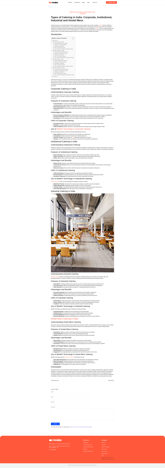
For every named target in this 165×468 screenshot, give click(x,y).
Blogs (83, 2)
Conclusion (55, 76)
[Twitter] (103, 458)
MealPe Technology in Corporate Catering (74, 129)
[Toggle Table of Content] (72, 38)
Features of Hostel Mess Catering (61, 70)
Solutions (70, 2)
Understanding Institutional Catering (61, 51)
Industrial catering (55, 276)
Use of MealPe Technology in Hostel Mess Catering (64, 74)
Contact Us (94, 2)
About (88, 2)
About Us (103, 442)
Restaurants (77, 2)
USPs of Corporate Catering (60, 47)
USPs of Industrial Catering (60, 64)
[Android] (110, 458)
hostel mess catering (69, 357)
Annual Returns (105, 453)
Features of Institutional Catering (61, 53)
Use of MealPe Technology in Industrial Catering (64, 66)
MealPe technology (55, 181)
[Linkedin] (107, 458)
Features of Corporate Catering (60, 44)
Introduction (55, 40)
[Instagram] (105, 458)
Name (52, 391)
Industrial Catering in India (58, 59)
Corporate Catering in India (58, 41)
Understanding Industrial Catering (61, 60)
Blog (102, 455)
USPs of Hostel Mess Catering (60, 73)
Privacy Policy (104, 451)
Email (52, 396)
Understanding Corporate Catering (61, 43)
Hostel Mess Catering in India (59, 67)
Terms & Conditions (105, 446)
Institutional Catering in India (58, 50)
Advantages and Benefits (59, 46)
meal (73, 137)
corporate (100, 25)
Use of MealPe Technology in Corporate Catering (64, 48)
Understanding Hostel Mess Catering (61, 69)
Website (52, 401)
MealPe (97, 28)
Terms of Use (104, 449)
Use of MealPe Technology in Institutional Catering (64, 57)
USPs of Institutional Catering (60, 56)
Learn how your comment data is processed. (81, 427)
